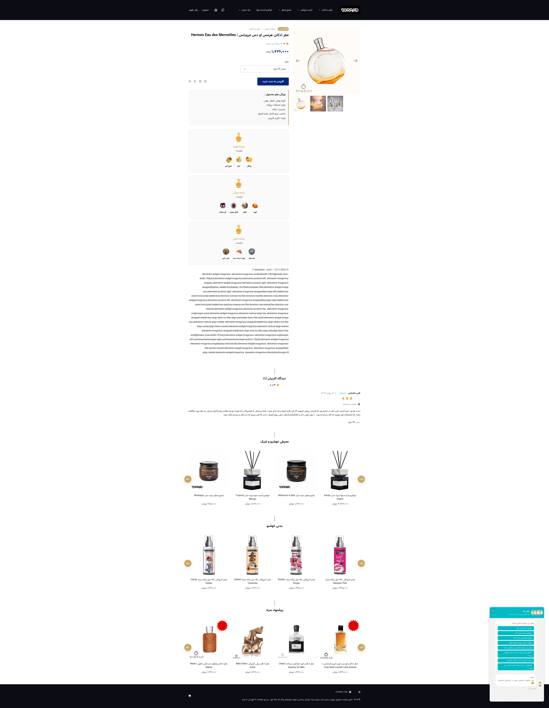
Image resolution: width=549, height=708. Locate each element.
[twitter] (200, 81)
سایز (287, 62)
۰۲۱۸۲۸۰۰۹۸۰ (341, 692)
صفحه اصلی (270, 29)
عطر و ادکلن (327, 10)
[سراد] (350, 10)
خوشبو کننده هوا (264, 10)
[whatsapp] (190, 81)
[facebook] (205, 81)
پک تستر (246, 10)
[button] (344, 398)
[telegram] (195, 81)
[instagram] (359, 692)
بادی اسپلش (306, 10)
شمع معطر (286, 10)
